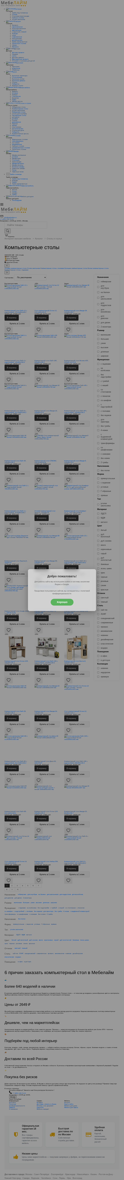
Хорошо (62, 602)
